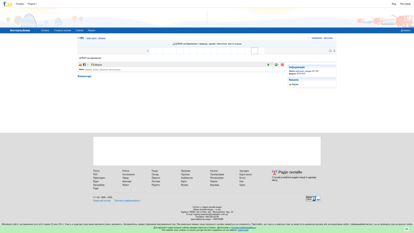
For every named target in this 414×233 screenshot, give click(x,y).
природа (88, 69)
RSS (95, 174)
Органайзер (98, 185)
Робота (125, 171)
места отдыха (114, 69)
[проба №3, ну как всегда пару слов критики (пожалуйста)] (193, 50)
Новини (213, 181)
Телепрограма (217, 174)
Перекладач (99, 178)
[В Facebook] (84, 64)
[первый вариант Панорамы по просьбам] (186, 50)
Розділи (31, 4)
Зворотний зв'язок (102, 200)
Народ (125, 178)
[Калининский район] (227, 50)
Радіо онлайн (290, 172)
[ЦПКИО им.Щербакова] (241, 50)
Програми (185, 171)
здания (95, 69)
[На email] (80, 64)
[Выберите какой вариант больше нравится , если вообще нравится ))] (213, 50)
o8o (81, 38)
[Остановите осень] (207, 50)
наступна (328, 38)
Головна (20, 4)
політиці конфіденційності (243, 227)
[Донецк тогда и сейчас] (200, 50)
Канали (91, 30)
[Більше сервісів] (87, 64)
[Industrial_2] (166, 50)
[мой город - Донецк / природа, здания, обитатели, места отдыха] (207, 44)
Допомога (405, 30)
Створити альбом (62, 30)
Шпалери (126, 181)
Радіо (96, 188)
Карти (184, 181)
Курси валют (246, 174)
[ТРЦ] (152, 50)
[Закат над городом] (220, 50)
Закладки (244, 171)
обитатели (103, 69)
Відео (96, 181)
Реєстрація (405, 4)
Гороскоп (185, 174)
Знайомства (187, 178)
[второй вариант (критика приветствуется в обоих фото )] (179, 50)
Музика (184, 185)
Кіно (242, 181)
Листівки (156, 181)
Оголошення (128, 174)
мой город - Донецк (96, 38)
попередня (317, 38)
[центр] (234, 50)
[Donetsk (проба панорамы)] (173, 50)
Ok (406, 229)
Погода (155, 174)
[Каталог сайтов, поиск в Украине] (313, 197)
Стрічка (79, 30)
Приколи (156, 178)
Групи (242, 185)
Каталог (214, 171)
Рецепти (156, 185)
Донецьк (295, 84)
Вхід (394, 4)
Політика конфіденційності (127, 200)
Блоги (242, 178)
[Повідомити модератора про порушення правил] (282, 64)
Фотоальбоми (216, 178)
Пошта (96, 171)
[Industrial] (159, 50)
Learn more (243, 230)
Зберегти (98, 65)
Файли (125, 185)
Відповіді (214, 185)
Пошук (155, 171)
